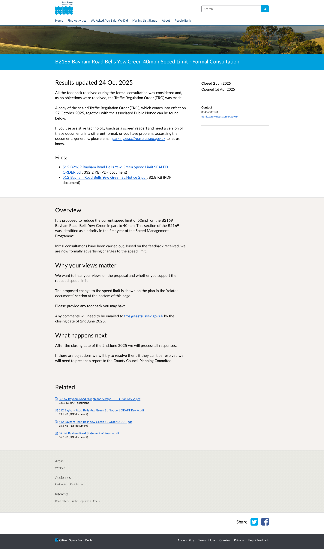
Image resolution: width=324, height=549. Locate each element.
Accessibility (186, 540)
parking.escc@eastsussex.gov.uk (138, 138)
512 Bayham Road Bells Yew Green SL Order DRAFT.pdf (95, 421)
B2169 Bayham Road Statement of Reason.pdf (89, 433)
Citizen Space (68, 540)
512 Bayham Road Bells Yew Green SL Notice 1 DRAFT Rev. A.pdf (101, 410)
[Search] (265, 8)
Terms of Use (206, 540)
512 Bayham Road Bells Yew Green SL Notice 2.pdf (105, 177)
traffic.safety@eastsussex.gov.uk (219, 116)
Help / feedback (258, 540)
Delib (88, 540)
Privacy (239, 540)
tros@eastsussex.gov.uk (143, 316)
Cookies (224, 540)
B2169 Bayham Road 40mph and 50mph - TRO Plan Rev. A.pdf (99, 399)
